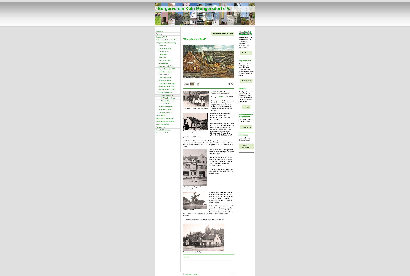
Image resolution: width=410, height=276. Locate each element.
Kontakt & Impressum (246, 146)
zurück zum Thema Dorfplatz (223, 34)
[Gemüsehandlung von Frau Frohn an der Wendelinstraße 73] (195, 121)
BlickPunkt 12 (223, 97)
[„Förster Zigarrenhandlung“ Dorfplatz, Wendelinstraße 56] (195, 167)
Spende (246, 107)
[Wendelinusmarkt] (208, 61)
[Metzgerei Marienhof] (195, 200)
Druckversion (188, 274)
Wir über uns (246, 53)
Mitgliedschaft (246, 81)
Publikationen (246, 127)
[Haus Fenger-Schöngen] (192, 84)
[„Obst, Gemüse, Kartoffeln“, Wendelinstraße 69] (196, 99)
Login (233, 273)
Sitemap (195, 274)
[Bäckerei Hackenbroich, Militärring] (203, 237)
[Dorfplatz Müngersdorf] (186, 84)
